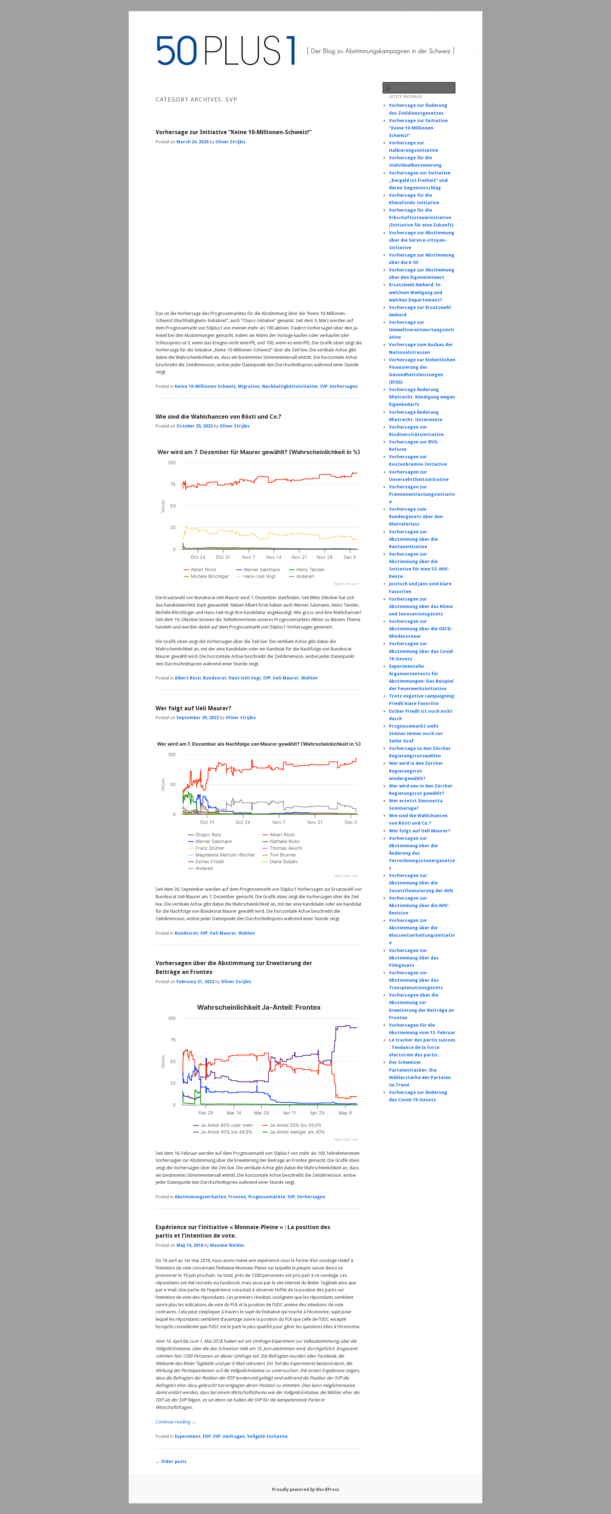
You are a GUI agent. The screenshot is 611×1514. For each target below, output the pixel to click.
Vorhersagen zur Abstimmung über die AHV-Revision (419, 905)
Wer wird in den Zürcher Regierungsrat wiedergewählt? (416, 771)
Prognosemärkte (266, 1196)
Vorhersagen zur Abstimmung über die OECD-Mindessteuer (421, 629)
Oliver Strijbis (230, 141)
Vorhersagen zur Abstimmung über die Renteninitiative (413, 539)
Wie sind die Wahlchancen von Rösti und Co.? (218, 416)
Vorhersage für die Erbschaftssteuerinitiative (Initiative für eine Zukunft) (421, 217)
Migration (249, 386)
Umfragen (233, 1436)
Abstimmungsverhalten (200, 1196)
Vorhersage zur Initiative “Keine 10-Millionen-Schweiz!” (234, 132)
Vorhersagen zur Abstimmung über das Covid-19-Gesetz (421, 651)
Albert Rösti (188, 678)
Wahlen (309, 678)
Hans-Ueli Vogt (244, 678)
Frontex (237, 1196)
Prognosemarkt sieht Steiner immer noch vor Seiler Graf (416, 733)
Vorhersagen (344, 386)
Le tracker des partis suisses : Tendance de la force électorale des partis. (422, 1047)
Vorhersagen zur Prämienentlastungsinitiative (422, 494)
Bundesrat (214, 678)
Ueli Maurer (286, 678)
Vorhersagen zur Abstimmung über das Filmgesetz (414, 958)
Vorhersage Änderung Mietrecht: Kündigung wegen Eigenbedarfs (422, 397)
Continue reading (176, 1421)
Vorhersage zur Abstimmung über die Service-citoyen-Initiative (421, 240)
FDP (207, 1436)
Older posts (171, 1461)
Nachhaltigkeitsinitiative (290, 386)
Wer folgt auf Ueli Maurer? (193, 708)
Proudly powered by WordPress (305, 1489)
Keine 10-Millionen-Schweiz (205, 386)
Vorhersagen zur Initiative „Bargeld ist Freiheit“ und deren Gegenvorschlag (419, 180)
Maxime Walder (227, 1245)
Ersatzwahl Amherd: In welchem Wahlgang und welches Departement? (415, 292)
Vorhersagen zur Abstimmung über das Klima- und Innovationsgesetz (421, 606)
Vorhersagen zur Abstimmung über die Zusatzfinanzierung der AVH (421, 883)
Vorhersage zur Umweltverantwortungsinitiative (421, 330)
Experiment (187, 1436)
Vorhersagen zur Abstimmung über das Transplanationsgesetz (416, 980)
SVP (323, 386)
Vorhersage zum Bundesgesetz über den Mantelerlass (416, 516)
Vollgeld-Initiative (267, 1436)
